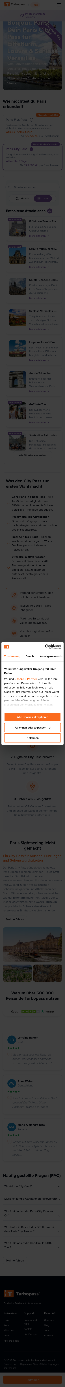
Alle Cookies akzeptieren (32, 717)
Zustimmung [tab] (12, 656)
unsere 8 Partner (26, 678)
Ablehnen (33, 737)
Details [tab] (30, 656)
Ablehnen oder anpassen (30, 727)
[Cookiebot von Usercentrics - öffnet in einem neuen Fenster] (46, 646)
